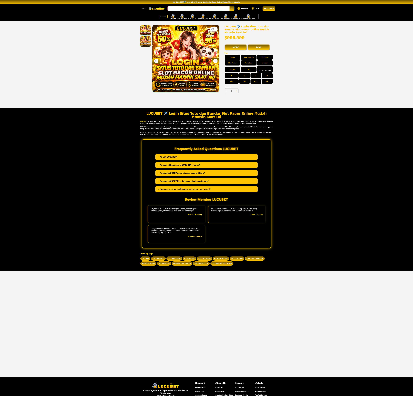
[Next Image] (215, 61)
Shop (144, 8)
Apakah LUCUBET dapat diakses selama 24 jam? (182, 173)
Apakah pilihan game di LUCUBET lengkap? (180, 165)
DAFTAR (236, 47)
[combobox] (199, 8)
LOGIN (258, 47)
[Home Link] (157, 8)
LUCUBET (144, 121)
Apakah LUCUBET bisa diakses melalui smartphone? (184, 181)
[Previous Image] (156, 61)
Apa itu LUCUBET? (168, 157)
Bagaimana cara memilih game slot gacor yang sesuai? (185, 189)
